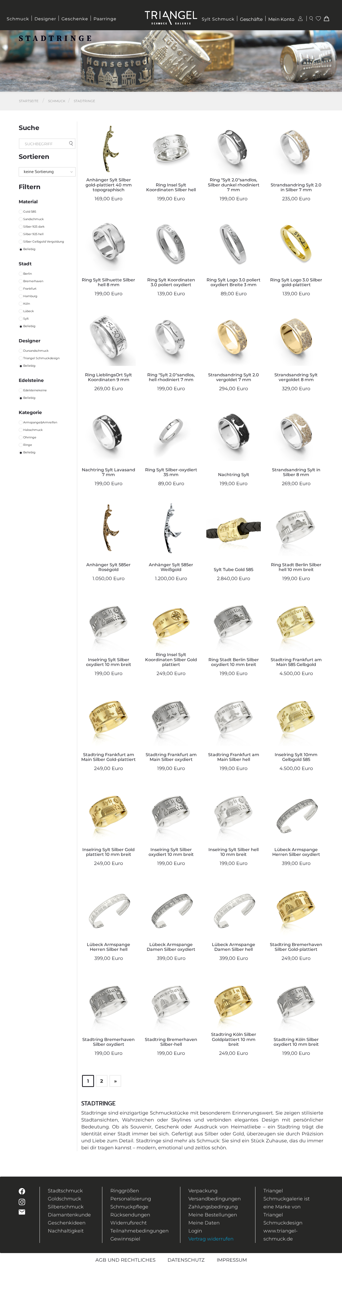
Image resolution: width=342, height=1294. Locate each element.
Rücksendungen (130, 1215)
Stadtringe (84, 101)
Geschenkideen (67, 1223)
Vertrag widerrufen (211, 1239)
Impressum (232, 1260)
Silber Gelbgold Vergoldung (43, 241)
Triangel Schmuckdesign (41, 358)
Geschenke (74, 18)
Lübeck (28, 311)
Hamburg (30, 296)
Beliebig (29, 249)
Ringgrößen (124, 1191)
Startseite (28, 101)
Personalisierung (130, 1199)
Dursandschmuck (36, 351)
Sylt (26, 318)
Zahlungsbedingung (213, 1207)
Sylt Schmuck (218, 19)
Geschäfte (251, 19)
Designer (45, 18)
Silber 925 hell (33, 234)
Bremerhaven (33, 281)
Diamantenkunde (69, 1215)
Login (195, 1231)
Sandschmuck (33, 219)
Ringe (27, 445)
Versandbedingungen (214, 1199)
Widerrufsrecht (128, 1223)
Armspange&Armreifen (40, 422)
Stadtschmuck (65, 1191)
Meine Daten (204, 1223)
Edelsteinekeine (35, 390)
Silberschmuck (66, 1207)
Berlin (27, 273)
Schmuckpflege (129, 1207)
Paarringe (105, 18)
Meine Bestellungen (212, 1215)
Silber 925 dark (34, 226)
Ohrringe (29, 437)
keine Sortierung (39, 171)
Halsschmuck (33, 430)
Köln (26, 303)
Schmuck (18, 18)
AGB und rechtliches (125, 1260)
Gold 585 (29, 211)
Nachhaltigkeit (66, 1231)
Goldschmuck (64, 1199)
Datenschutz (186, 1260)
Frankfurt (29, 288)
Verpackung (202, 1191)
